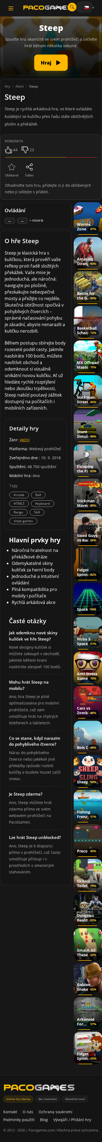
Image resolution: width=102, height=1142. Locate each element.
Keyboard (42, 503)
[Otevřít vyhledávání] (72, 7)
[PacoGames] (39, 1088)
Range (18, 512)
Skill (37, 512)
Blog (44, 1119)
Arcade (19, 495)
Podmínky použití (19, 1119)
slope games (23, 521)
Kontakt (10, 1111)
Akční (25, 439)
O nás (28, 1111)
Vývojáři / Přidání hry (72, 1119)
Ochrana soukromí (55, 1111)
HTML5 (19, 503)
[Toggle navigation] (10, 8)
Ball (38, 495)
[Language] (90, 7)
